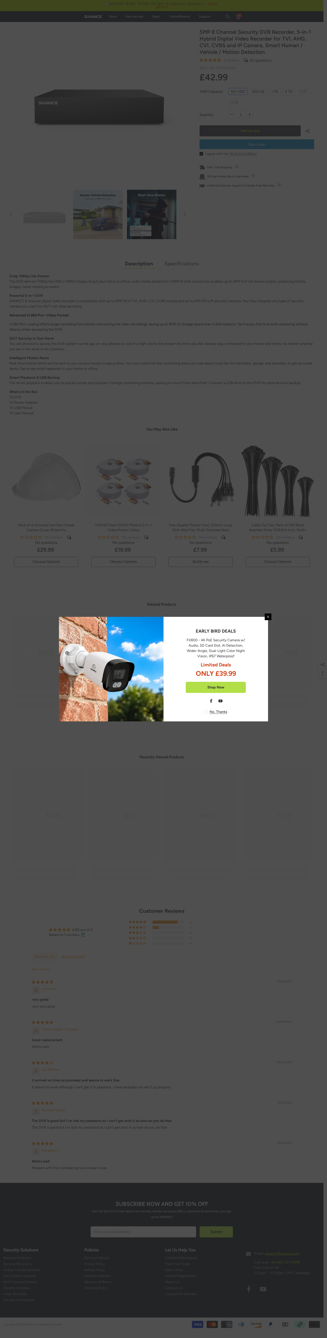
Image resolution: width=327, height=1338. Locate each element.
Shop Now (215, 687)
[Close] (268, 616)
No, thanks (218, 712)
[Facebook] (211, 701)
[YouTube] (220, 701)
